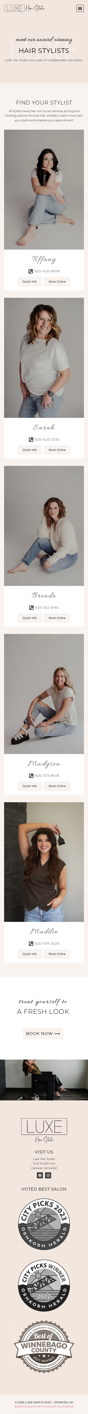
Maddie (44, 932)
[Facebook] (40, 1175)
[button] (80, 8)
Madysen (44, 764)
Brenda (44, 596)
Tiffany (44, 259)
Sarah (44, 428)
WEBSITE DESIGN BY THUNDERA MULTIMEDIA (43, 1406)
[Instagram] (48, 1175)
